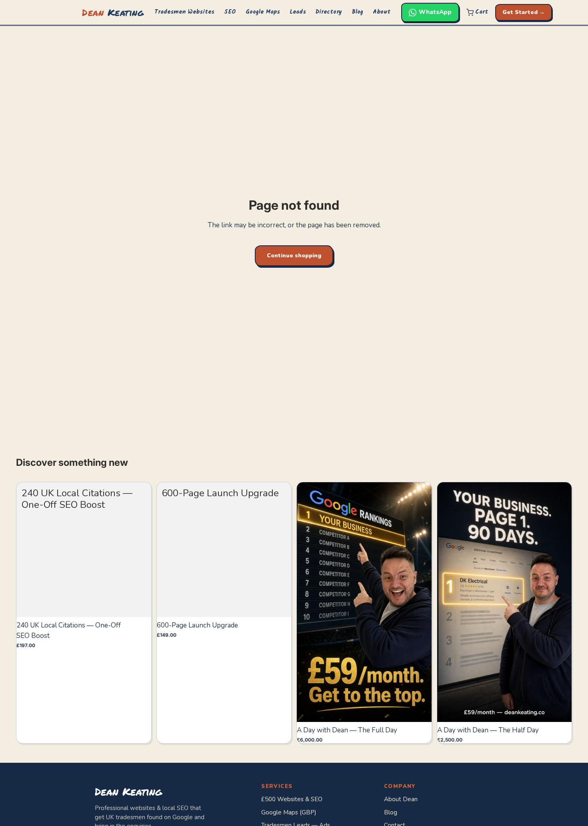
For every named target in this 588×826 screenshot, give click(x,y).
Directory (329, 12)
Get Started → (523, 12)
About (381, 12)
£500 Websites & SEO (291, 799)
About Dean (401, 799)
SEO (230, 12)
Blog (357, 12)
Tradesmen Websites (184, 12)
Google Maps (263, 12)
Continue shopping (294, 255)
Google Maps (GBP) (288, 812)
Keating (113, 12)
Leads (298, 12)
